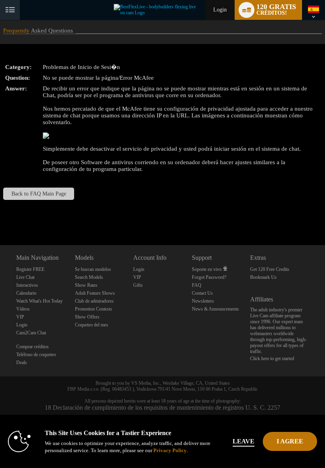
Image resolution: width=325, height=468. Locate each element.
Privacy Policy (170, 450)
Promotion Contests (93, 309)
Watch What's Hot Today (39, 301)
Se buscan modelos (93, 269)
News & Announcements (215, 309)
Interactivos (27, 285)
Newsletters (203, 301)
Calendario (26, 293)
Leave (243, 441)
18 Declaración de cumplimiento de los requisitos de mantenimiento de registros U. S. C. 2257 (162, 407)
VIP (20, 317)
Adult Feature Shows (95, 293)
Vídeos (23, 309)
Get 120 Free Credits (269, 269)
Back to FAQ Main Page (38, 194)
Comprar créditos (32, 346)
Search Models (89, 277)
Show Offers (87, 317)
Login (220, 10)
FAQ (196, 285)
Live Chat (25, 277)
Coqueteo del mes (91, 325)
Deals (21, 362)
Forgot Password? (209, 277)
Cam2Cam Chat (31, 333)
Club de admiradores (94, 301)
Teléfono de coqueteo (36, 354)
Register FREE (30, 269)
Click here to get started (272, 358)
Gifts (138, 285)
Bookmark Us (263, 277)
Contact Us (202, 293)
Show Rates (86, 285)
